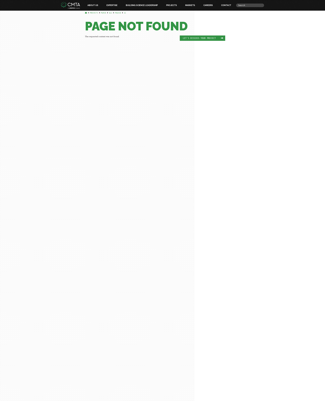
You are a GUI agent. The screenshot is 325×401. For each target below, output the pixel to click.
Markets (190, 5)
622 (110, 13)
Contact (226, 5)
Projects (171, 5)
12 (125, 13)
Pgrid (103, 13)
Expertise (112, 5)
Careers (208, 5)
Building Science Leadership (142, 5)
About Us (92, 5)
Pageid (118, 13)
